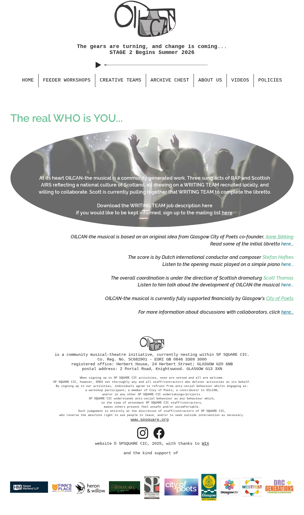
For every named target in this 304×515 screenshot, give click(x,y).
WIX (205, 443)
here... (287, 312)
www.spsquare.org (150, 419)
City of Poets (280, 298)
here (227, 213)
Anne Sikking (279, 237)
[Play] (98, 65)
